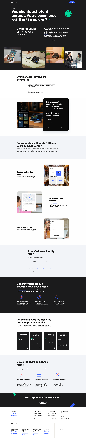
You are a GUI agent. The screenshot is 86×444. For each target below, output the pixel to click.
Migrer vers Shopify (37, 413)
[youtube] (62, 429)
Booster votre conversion (38, 417)
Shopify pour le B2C (14, 413)
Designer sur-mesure (38, 415)
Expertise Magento (64, 416)
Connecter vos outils (37, 418)
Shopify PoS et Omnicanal (15, 417)
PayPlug (47, 340)
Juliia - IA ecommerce (65, 418)
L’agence (50, 2)
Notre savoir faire (37, 2)
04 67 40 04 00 (14, 431)
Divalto (60, 340)
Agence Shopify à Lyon (52, 415)
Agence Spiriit (63, 415)
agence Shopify (22, 289)
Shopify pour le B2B (14, 415)
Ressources (56, 2)
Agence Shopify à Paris (52, 413)
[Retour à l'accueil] (14, 2)
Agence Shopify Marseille (52, 417)
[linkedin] (60, 429)
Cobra (49, 108)
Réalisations (44, 2)
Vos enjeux (30, 2)
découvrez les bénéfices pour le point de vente (45, 268)
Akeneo (20, 340)
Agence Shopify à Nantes (52, 418)
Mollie (33, 340)
